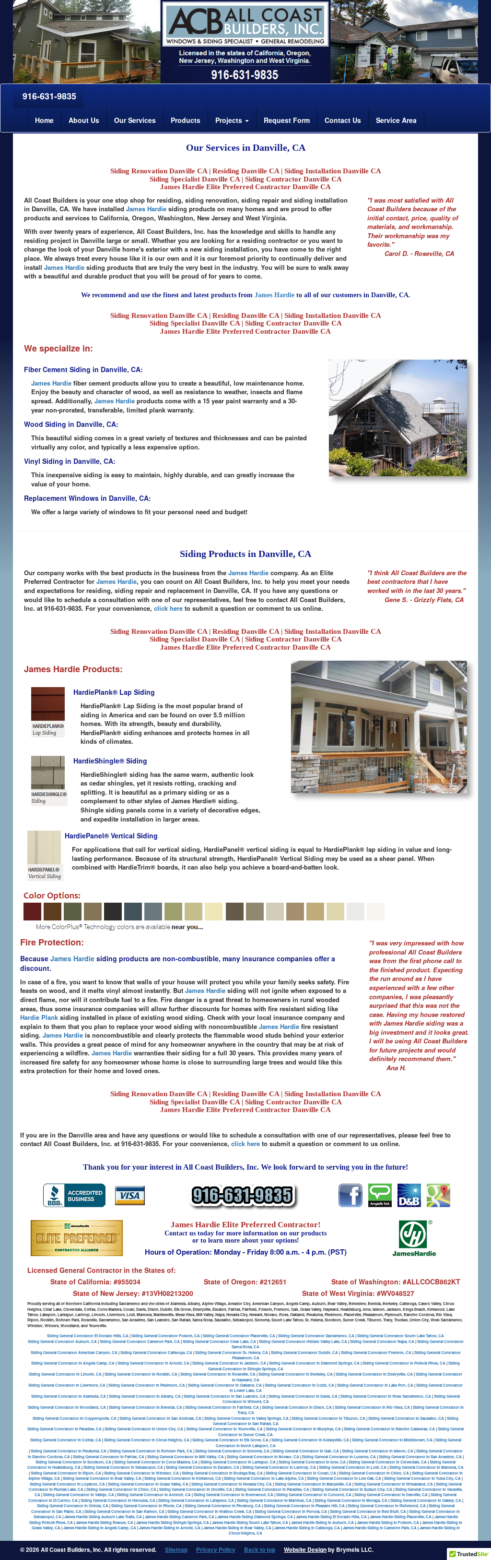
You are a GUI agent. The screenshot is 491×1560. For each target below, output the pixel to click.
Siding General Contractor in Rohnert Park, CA (150, 1450)
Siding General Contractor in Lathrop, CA (279, 1467)
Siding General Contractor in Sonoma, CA (232, 1450)
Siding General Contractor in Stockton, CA (73, 1461)
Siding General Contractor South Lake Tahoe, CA (400, 1335)
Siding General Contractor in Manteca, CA (426, 1467)
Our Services (135, 120)
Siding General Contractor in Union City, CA (144, 1428)
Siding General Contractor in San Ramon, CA (124, 1511)
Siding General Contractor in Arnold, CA (153, 1363)
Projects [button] (229, 120)
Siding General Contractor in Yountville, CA (224, 1428)
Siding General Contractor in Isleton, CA (377, 1450)
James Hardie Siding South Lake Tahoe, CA (250, 1522)
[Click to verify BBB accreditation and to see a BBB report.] (74, 1194)
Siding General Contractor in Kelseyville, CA (310, 1439)
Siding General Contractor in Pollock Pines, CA (403, 1363)
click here (168, 608)
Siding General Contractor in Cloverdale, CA (388, 1461)
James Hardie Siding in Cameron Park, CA (380, 1527)
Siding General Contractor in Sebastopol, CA (123, 1467)
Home (44, 120)
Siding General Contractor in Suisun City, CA (352, 1489)
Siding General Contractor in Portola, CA (291, 1511)
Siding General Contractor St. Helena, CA (231, 1352)
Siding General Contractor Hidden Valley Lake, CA (303, 1341)
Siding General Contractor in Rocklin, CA (141, 1374)
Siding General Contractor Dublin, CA (304, 1352)
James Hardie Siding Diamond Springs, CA (255, 1516)
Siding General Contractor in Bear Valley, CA (102, 1478)
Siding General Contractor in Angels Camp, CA (73, 1363)
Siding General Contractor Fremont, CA (376, 1352)
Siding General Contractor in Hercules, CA (118, 1500)
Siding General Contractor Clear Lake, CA (219, 1341)
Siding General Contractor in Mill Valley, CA (185, 1456)
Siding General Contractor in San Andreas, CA (160, 1418)
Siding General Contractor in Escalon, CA (202, 1467)
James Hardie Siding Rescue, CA (104, 1522)
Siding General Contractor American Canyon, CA (74, 1352)
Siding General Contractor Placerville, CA (239, 1335)
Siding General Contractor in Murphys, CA (303, 1428)
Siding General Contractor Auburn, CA (62, 1341)
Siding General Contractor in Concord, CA (313, 1494)
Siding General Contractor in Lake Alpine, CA (264, 1478)
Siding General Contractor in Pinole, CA (146, 1505)
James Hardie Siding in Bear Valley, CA (237, 1527)
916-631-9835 (48, 96)
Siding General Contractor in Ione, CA (312, 1461)
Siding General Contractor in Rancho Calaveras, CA (389, 1428)
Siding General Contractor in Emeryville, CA (374, 1374)
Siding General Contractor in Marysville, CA (313, 1484)
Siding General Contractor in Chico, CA (374, 1472)
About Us (84, 120)
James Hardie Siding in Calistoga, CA (307, 1527)
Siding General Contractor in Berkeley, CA (295, 1374)
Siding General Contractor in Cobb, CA (299, 1385)
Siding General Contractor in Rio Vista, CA (372, 1407)
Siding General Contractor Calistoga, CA (156, 1352)
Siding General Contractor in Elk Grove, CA (230, 1439)
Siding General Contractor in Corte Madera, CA (156, 1461)
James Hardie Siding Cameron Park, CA (179, 1516)
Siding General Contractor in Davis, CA (303, 1396)
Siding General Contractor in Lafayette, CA (196, 1500)
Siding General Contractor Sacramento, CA (316, 1335)
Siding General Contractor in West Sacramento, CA (385, 1396)
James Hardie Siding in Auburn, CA (322, 1522)
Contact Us (343, 120)
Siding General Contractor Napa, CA (382, 1341)
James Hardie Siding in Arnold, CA (169, 1527)
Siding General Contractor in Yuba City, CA (422, 1478)
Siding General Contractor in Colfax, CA (65, 1439)
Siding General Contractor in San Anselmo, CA (420, 1456)
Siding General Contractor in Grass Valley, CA (148, 1484)
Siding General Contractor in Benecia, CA (145, 1407)
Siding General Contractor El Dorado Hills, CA (88, 1335)
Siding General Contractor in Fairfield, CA (222, 1407)
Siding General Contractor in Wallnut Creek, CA (209, 1511)
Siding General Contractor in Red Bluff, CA (368, 1511)
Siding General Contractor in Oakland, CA (225, 1385)
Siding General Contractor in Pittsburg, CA (223, 1505)
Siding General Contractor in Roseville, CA (218, 1374)
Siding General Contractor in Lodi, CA (352, 1467)
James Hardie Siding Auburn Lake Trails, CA (103, 1516)
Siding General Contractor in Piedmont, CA (146, 1385)
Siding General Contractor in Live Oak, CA (344, 1478)
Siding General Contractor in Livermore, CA (66, 1385)
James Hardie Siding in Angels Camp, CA (99, 1527)
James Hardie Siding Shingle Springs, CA (172, 1522)
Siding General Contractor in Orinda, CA (72, 1505)
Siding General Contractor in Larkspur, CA (238, 1461)
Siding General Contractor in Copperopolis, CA (75, 1418)
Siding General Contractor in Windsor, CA (141, 1472)
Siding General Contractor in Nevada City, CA (231, 1484)
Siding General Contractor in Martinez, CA (274, 1500)
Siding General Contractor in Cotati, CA (301, 1472)
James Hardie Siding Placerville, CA (401, 1516)
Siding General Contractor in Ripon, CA (66, 1472)
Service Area (396, 120)
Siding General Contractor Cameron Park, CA (140, 1341)
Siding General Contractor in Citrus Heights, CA (146, 1439)
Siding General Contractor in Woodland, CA (67, 1407)
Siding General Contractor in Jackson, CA (229, 1363)
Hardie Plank (39, 1017)
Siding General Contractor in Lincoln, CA (65, 1374)
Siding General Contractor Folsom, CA (165, 1335)
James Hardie (146, 208)
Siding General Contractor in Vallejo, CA (78, 1494)
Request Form (287, 120)
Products (185, 120)
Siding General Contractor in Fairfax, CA (108, 1456)
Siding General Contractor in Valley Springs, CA (246, 1418)
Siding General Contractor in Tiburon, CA (328, 1418)
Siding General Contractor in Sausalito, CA (406, 1418)
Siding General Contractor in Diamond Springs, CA (314, 1363)
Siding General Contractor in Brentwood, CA (233, 1494)
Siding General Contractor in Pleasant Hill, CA (304, 1505)
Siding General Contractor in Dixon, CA (297, 1407)
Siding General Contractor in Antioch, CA (154, 1494)
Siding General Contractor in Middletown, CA (392, 1439)
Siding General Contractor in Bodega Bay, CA (222, 1472)
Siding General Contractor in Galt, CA (305, 1450)
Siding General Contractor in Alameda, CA (68, 1396)
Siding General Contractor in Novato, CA (263, 1456)
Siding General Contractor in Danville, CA (391, 1494)
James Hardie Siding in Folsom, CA (388, 1522)
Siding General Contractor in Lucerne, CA (339, 1456)
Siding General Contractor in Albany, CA (145, 1396)
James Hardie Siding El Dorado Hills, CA (331, 1516)
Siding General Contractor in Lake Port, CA (375, 1385)
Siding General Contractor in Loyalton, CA (67, 1484)
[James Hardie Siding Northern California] (350, 1194)
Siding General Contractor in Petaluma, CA (68, 1450)
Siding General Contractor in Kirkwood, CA (182, 1478)
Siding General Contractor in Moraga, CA (351, 1500)
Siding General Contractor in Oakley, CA (425, 1500)
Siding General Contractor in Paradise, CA (64, 1428)
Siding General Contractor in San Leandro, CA (225, 1396)
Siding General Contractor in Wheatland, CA (393, 1484)
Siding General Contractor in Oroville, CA (195, 1489)
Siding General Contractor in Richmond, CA (387, 1505)
